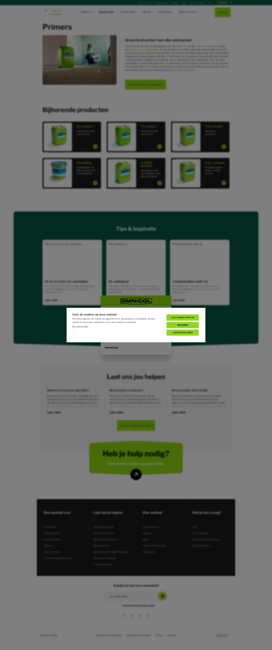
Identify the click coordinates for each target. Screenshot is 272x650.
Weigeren (182, 325)
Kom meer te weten (80, 326)
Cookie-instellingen (183, 333)
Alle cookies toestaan (182, 318)
